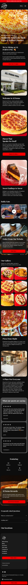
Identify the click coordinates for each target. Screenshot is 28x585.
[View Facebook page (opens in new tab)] (3, 568)
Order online (13, 583)
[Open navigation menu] (25, 6)
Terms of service (6, 559)
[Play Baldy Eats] (14, 211)
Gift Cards (4, 543)
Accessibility (5, 561)
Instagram (4, 549)
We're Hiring (5, 537)
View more (5, 415)
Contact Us (5, 545)
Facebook (4, 547)
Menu (21, 6)
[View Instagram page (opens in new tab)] (5, 568)
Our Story (4, 541)
